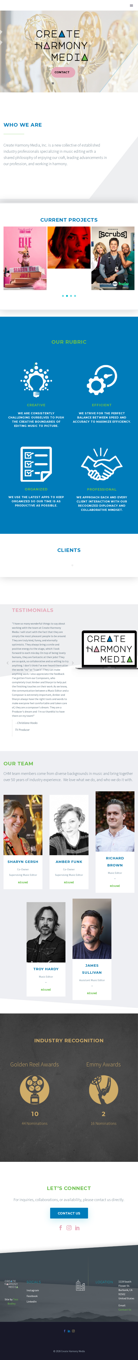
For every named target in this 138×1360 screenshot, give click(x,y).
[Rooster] (112, 258)
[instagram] (69, 1227)
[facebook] (60, 1227)
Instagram (33, 1290)
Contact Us (69, 1213)
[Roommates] (25, 258)
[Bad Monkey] (69, 258)
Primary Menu (131, 5)
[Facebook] (64, 1331)
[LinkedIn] (69, 1331)
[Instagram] (73, 1331)
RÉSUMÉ (23, 882)
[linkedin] (77, 1227)
